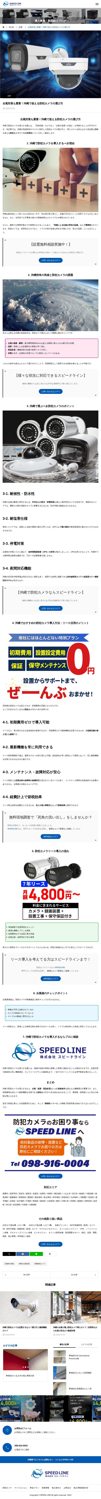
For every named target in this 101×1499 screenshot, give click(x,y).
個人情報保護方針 (81, 1488)
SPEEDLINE (12, 829)
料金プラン (34, 1488)
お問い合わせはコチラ (51, 260)
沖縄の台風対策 (24, 1264)
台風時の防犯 (9, 1264)
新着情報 (45, 1488)
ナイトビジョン (20, 1488)
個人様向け (56, 1488)
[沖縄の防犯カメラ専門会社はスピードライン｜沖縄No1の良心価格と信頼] (12, 4)
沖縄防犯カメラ (39, 1264)
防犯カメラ (7, 1488)
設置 (9, 96)
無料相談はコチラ (50, 836)
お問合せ (67, 1488)
